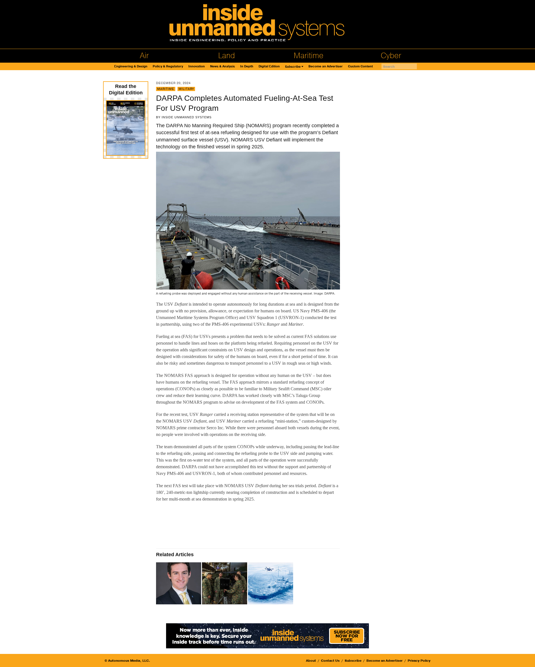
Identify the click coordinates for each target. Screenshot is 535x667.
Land (226, 55)
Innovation (196, 66)
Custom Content (360, 66)
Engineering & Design (130, 66)
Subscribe (293, 67)
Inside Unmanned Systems (186, 117)
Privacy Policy (419, 660)
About (311, 660)
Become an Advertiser (325, 66)
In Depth (246, 66)
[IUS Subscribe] (267, 635)
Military (186, 89)
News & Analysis (222, 66)
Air (144, 55)
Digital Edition (269, 66)
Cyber (391, 55)
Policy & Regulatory (168, 66)
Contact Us (330, 660)
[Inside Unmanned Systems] (267, 24)
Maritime (309, 55)
